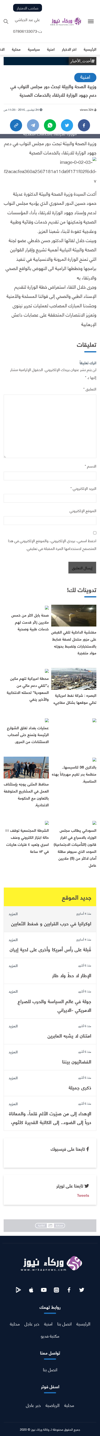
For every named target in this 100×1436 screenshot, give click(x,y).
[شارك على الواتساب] (50, 125)
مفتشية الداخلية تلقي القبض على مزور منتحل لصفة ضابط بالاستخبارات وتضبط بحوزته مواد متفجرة (73, 642)
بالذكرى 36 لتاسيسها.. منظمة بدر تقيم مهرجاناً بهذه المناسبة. (74, 773)
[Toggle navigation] (90, 21)
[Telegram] (33, 125)
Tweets (83, 1194)
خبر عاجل (32, 1323)
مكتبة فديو (50, 1336)
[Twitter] (67, 125)
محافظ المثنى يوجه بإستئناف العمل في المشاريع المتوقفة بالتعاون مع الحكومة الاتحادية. (26, 794)
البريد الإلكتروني (83, 488)
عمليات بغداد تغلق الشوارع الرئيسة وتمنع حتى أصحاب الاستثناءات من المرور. (28, 734)
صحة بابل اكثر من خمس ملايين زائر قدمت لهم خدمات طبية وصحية (30, 621)
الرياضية (52, 1405)
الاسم (90, 465)
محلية (15, 1323)
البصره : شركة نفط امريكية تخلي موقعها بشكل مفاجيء (74, 698)
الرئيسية (83, 1323)
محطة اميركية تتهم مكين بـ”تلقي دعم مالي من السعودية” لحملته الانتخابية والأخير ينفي (28, 688)
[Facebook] (84, 125)
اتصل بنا (64, 1323)
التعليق (89, 388)
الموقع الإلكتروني (83, 510)
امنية (85, 76)
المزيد (13, 913)
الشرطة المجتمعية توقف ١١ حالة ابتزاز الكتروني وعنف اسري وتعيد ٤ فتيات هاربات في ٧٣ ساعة (27, 840)
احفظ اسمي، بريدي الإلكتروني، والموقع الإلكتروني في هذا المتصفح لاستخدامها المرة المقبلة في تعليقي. (52, 544)
